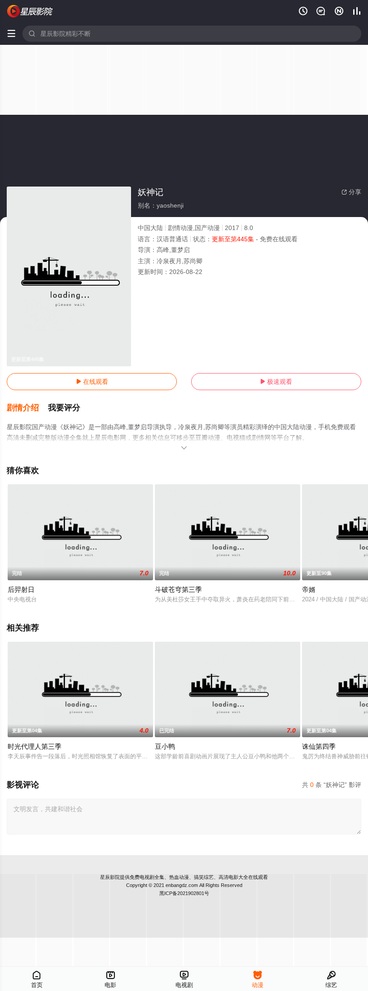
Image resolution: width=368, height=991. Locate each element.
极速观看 (276, 381)
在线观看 (92, 381)
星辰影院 (110, 877)
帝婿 (308, 589)
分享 (351, 192)
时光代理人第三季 (34, 746)
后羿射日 (21, 589)
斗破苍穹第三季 (178, 589)
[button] (27, 408)
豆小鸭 (165, 746)
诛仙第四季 (319, 746)
